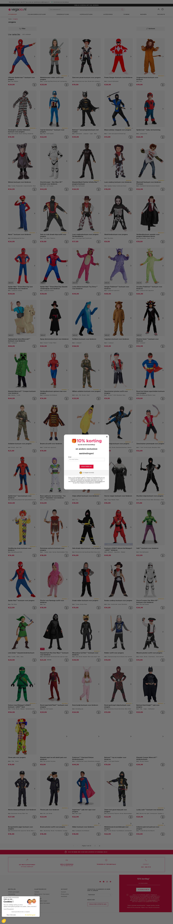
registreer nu (86, 466)
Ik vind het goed (30, 915)
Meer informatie (11, 915)
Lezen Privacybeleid (9, 909)
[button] (4, 921)
